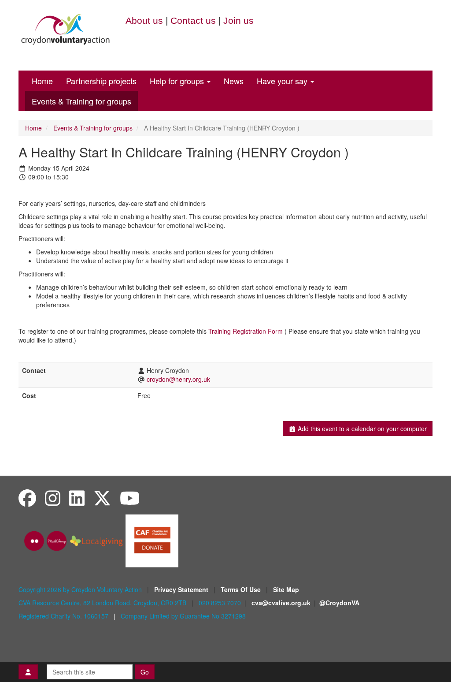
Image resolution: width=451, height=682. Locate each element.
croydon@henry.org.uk (178, 379)
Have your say (283, 80)
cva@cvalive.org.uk (281, 602)
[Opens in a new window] (152, 540)
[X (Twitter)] (102, 497)
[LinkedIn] (77, 497)
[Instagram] (52, 497)
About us (144, 20)
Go (144, 671)
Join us (238, 20)
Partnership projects (101, 80)
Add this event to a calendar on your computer (361, 428)
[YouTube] (130, 497)
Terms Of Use (241, 589)
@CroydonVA (339, 602)
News (234, 80)
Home (42, 80)
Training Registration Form (245, 331)
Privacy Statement (182, 589)
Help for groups (178, 80)
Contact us (193, 20)
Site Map (286, 589)
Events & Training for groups (81, 101)
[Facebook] (27, 497)
